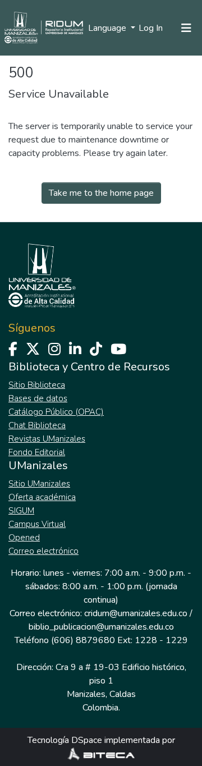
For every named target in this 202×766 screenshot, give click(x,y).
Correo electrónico (43, 551)
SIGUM (21, 510)
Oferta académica (42, 497)
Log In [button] (151, 28)
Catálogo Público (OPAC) (56, 412)
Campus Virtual (37, 524)
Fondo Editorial (36, 452)
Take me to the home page (101, 193)
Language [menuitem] (108, 28)
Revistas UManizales (46, 438)
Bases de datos (37, 398)
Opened (24, 537)
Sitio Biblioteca (36, 385)
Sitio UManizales (39, 483)
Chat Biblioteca (37, 425)
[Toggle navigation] (186, 28)
